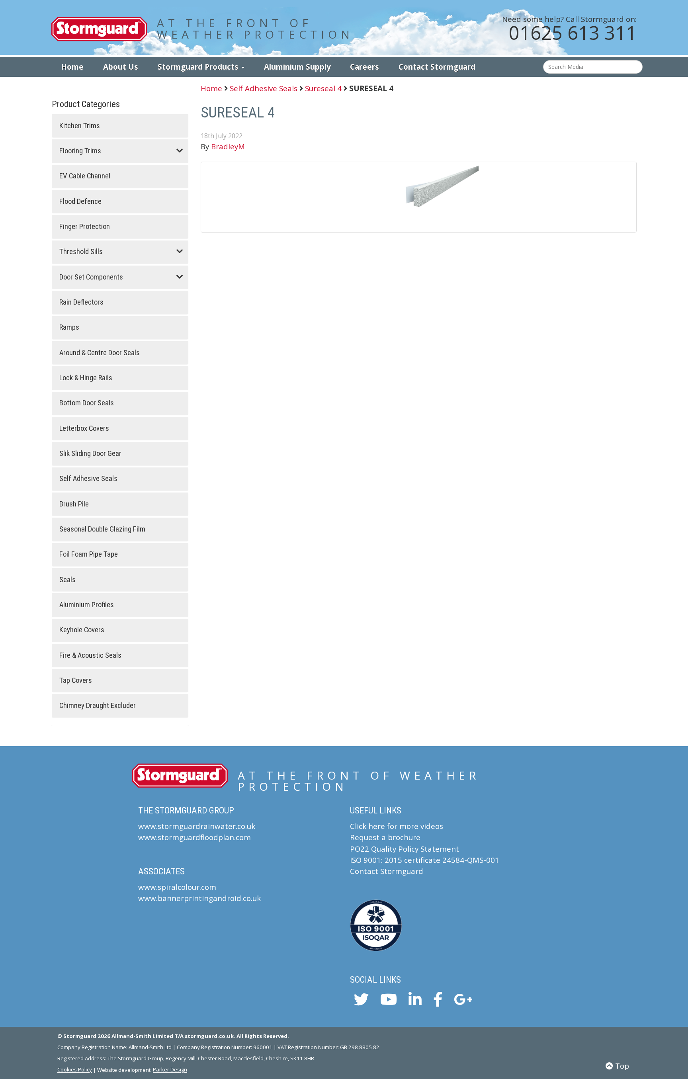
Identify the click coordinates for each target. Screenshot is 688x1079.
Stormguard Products (199, 67)
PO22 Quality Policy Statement (404, 849)
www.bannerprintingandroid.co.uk (199, 898)
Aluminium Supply (297, 67)
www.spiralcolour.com (177, 887)
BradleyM (228, 146)
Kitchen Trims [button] (79, 126)
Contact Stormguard (437, 67)
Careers (364, 67)
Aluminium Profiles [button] (86, 605)
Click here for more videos (396, 826)
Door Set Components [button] (91, 277)
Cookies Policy (74, 1069)
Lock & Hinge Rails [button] (85, 378)
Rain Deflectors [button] (81, 302)
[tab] (120, 125)
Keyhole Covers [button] (81, 630)
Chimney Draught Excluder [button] (97, 706)
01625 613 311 (573, 32)
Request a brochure (385, 837)
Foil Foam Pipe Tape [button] (88, 554)
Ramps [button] (69, 327)
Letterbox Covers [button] (84, 428)
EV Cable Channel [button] (84, 176)
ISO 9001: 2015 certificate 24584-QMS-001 (424, 860)
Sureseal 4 (323, 88)
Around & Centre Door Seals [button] (99, 353)
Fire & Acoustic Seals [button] (90, 655)
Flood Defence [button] (80, 201)
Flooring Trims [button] (80, 151)
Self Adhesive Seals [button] (88, 479)
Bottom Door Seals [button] (86, 403)
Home (72, 67)
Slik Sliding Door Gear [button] (90, 454)
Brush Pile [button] (74, 504)
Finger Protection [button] (84, 227)
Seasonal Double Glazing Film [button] (102, 529)
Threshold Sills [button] (81, 252)
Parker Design (170, 1069)
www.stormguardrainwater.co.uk (196, 826)
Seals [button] (67, 580)
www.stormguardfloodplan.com (194, 837)
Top (621, 1066)
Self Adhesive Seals (263, 88)
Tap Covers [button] (75, 680)
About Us (120, 67)
